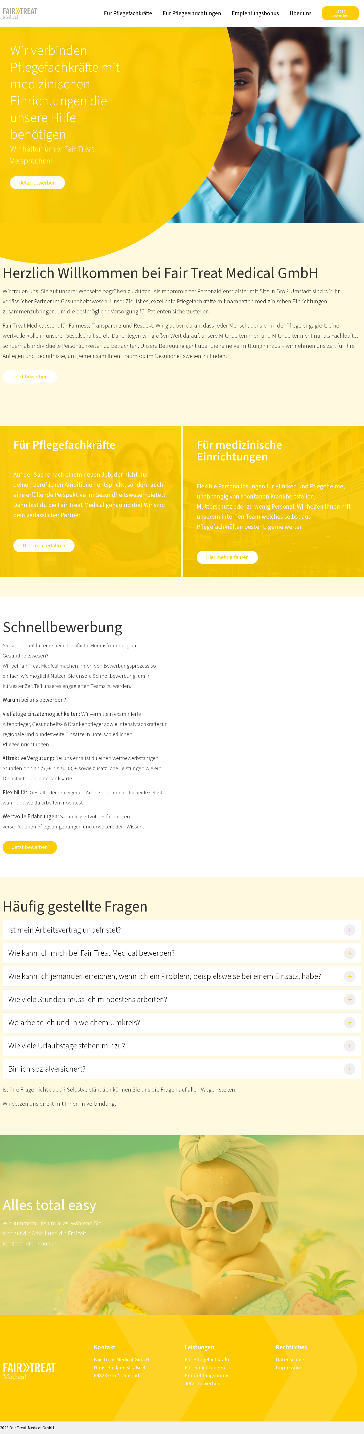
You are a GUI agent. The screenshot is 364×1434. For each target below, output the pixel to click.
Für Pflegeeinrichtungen (192, 13)
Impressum (288, 1367)
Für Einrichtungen (205, 1367)
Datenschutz (290, 1359)
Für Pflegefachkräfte (128, 13)
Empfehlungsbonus (255, 13)
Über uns (301, 13)
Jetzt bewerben (202, 1383)
